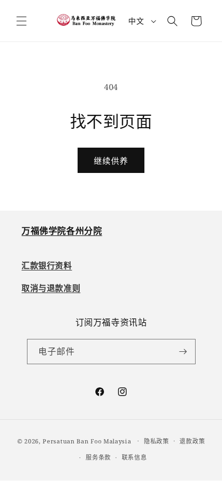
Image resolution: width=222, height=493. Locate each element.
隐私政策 (156, 441)
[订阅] (183, 351)
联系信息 (134, 457)
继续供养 (111, 160)
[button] (21, 21)
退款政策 (192, 441)
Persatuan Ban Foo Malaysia (87, 440)
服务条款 (98, 457)
